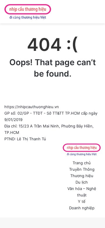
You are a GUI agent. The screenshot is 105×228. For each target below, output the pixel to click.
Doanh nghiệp (81, 207)
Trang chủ (82, 162)
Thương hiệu (81, 175)
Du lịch (82, 182)
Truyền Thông (81, 169)
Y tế (81, 201)
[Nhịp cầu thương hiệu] (27, 11)
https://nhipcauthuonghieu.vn (31, 106)
